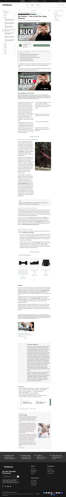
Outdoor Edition (34, 483)
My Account (49, 468)
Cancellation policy (5, 495)
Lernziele (56, 12)
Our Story (33, 468)
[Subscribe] (18, 477)
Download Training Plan (34, 136)
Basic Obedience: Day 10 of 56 (58, 16)
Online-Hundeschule (21, 12)
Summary (56, 18)
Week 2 (31, 12)
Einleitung (56, 14)
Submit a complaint (51, 471)
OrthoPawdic (33, 485)
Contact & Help (50, 473)
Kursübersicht (34, 10)
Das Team (33, 473)
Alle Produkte (33, 480)
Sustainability (33, 471)
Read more (26, 338)
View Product (23, 277)
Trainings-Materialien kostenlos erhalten (41, 45)
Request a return (50, 470)
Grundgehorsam (27, 12)
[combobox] (61, 1)
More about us (22, 447)
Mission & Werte (34, 470)
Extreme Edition (34, 481)
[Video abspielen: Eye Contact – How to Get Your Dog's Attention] (34, 31)
